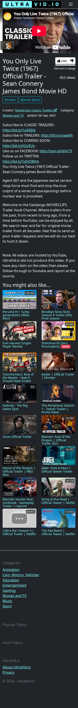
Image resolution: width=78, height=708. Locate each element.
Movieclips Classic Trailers (34, 110)
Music (7, 601)
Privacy (8, 672)
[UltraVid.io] (32, 4)
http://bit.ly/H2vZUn (19, 145)
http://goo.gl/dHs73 (56, 151)
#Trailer (10, 100)
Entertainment (14, 585)
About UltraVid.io (17, 667)
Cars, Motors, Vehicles (21, 574)
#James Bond (30, 100)
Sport (7, 606)
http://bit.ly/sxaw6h (57, 135)
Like (63, 61)
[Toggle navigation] (70, 4)
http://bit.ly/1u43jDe (19, 130)
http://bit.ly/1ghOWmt (21, 161)
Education (11, 580)
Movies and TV (13, 115)
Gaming (9, 590)
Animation (11, 569)
